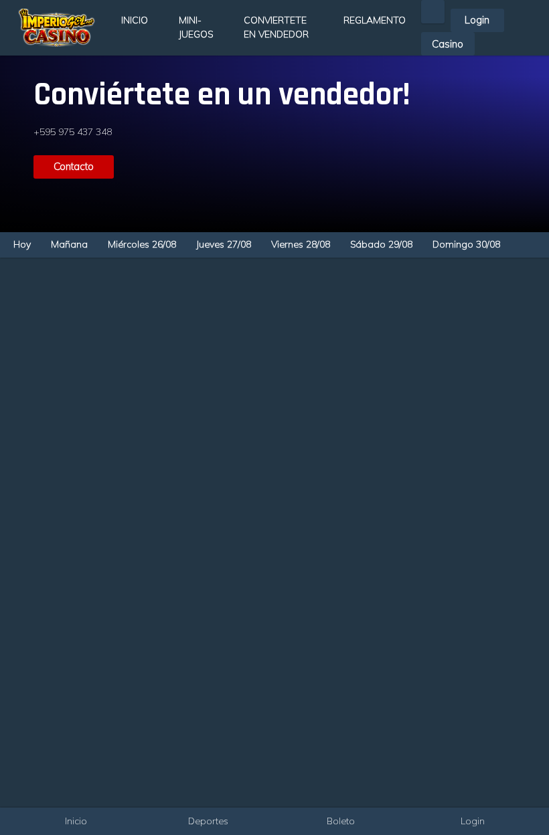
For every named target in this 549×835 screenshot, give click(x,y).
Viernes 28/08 (300, 244)
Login (477, 19)
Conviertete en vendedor (276, 27)
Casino (447, 43)
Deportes (208, 821)
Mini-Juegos (196, 27)
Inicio (134, 20)
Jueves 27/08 (223, 244)
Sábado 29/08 (381, 244)
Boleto (341, 821)
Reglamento (374, 20)
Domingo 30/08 (466, 244)
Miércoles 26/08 (142, 244)
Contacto (74, 166)
